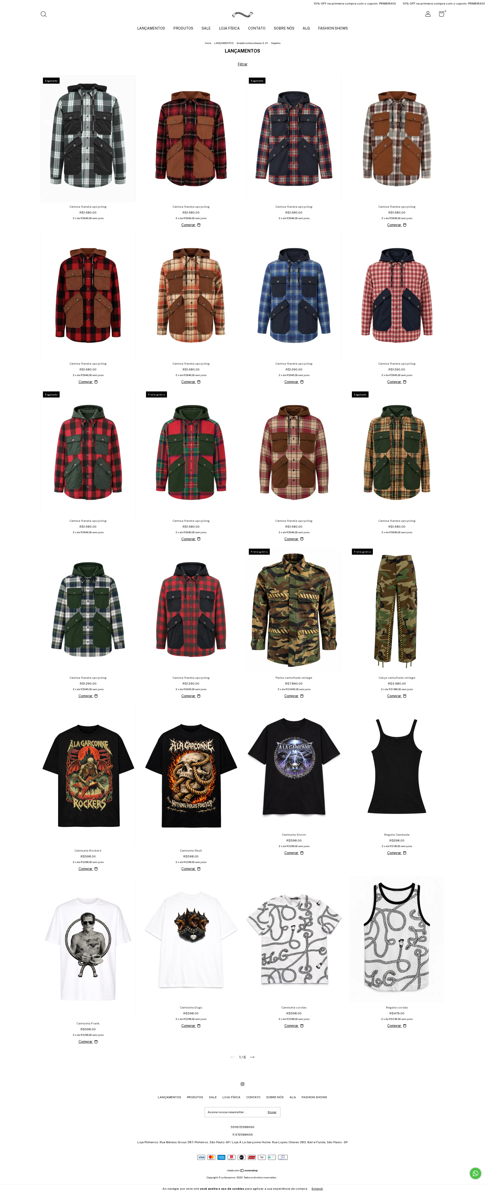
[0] (440, 15)
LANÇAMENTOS (151, 28)
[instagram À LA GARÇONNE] (242, 1084)
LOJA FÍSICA (229, 28)
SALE (206, 28)
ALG (306, 28)
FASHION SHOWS (333, 28)
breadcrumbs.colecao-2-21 (252, 42)
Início (208, 42)
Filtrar (243, 64)
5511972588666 (242, 1127)
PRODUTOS (183, 28)
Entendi (317, 1188)
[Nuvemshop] (242, 1171)
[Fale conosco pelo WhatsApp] (475, 1173)
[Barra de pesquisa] (45, 15)
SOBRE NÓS (284, 28)
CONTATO (256, 28)
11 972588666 (242, 1134)
